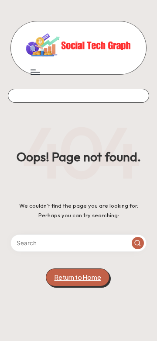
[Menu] (35, 72)
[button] (138, 243)
